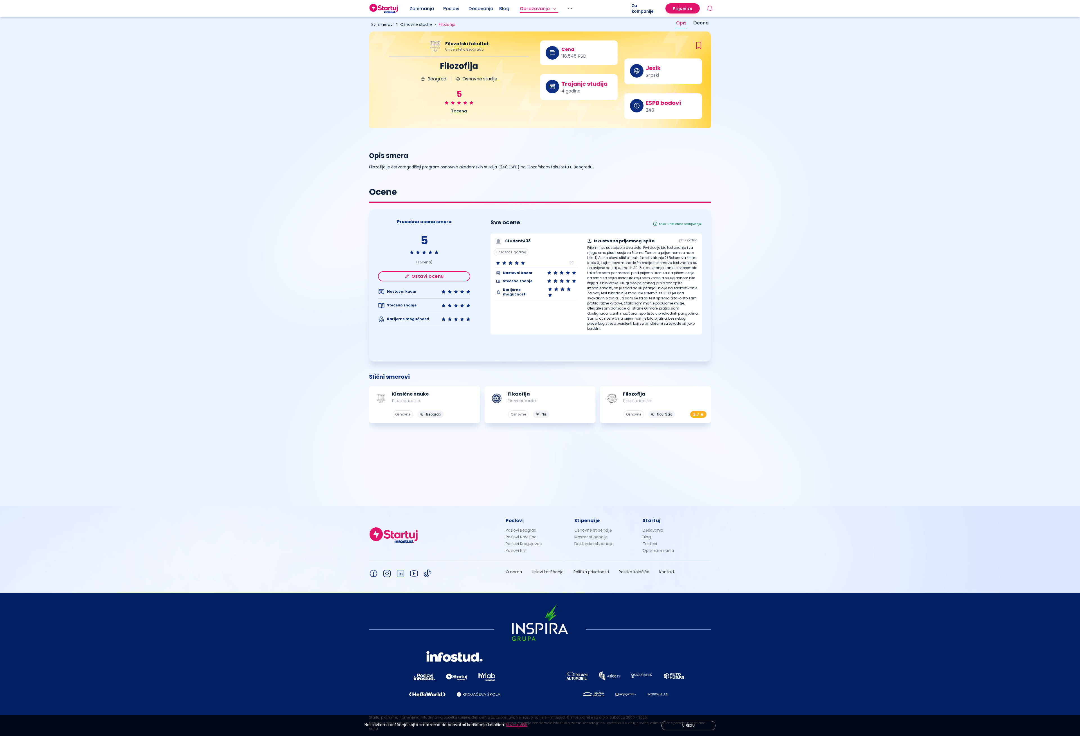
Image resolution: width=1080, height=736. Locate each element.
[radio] (447, 103)
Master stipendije (591, 537)
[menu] (521, 8)
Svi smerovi (382, 24)
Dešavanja (653, 530)
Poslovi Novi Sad (521, 537)
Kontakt (666, 572)
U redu (688, 725)
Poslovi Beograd (521, 530)
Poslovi (451, 8)
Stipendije (587, 520)
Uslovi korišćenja (548, 572)
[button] (536, 262)
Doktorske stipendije (594, 544)
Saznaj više (516, 725)
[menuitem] (426, 8)
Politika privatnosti (591, 572)
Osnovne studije (416, 24)
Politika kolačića (634, 572)
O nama (514, 572)
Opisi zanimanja (658, 550)
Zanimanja (422, 8)
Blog (504, 8)
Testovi (650, 544)
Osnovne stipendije (593, 530)
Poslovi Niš (515, 550)
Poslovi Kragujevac (524, 544)
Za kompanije (643, 8)
